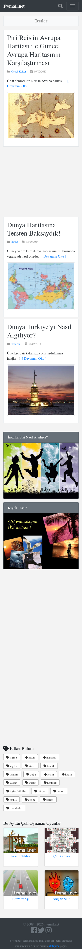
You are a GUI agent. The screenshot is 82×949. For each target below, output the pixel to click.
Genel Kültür (18, 71)
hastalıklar (15, 808)
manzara (51, 757)
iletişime (54, 946)
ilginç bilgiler (17, 791)
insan (31, 757)
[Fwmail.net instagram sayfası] (48, 931)
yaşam (13, 783)
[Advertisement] (41, 181)
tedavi (60, 791)
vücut (32, 783)
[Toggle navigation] (72, 6)
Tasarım (16, 344)
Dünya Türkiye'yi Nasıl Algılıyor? (39, 330)
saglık (13, 766)
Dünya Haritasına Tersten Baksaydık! (34, 229)
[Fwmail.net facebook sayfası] (34, 931)
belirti (50, 800)
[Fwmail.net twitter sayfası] (41, 931)
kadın (68, 774)
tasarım (13, 774)
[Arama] (60, 6)
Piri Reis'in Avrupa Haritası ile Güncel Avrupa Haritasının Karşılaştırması (34, 50)
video (31, 766)
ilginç (13, 757)
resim (50, 774)
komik (50, 766)
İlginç (14, 242)
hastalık (52, 783)
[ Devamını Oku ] (52, 256)
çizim (31, 800)
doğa (32, 774)
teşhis (13, 800)
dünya (41, 791)
